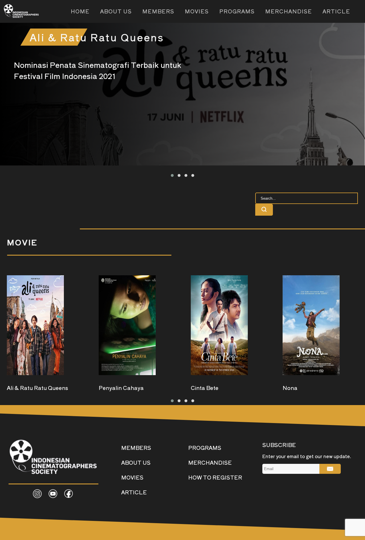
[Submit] (330, 469)
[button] (172, 175)
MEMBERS (136, 447)
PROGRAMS (204, 447)
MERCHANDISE (210, 462)
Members (158, 11)
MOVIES (132, 477)
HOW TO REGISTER (215, 477)
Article (336, 11)
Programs (237, 11)
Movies (197, 11)
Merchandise (288, 11)
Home (80, 11)
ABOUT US (136, 462)
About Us (116, 11)
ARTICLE (134, 492)
